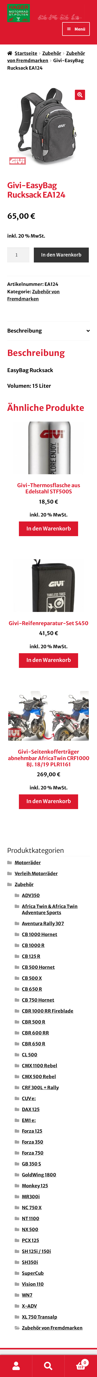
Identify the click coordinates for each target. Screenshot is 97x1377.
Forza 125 (32, 1131)
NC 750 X (32, 1207)
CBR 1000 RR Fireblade (47, 1011)
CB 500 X (32, 978)
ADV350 (31, 895)
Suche (48, 1366)
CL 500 (29, 1055)
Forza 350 (32, 1142)
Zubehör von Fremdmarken (52, 1328)
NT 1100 (30, 1218)
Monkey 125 (35, 1186)
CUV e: (29, 1098)
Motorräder (28, 862)
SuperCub (33, 1273)
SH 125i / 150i (36, 1251)
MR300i (31, 1197)
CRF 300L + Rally (40, 1087)
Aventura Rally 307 (43, 923)
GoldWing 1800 (39, 1175)
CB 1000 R (33, 945)
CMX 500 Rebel (39, 1076)
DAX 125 (31, 1109)
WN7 (27, 1295)
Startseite (26, 53)
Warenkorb (75, 1360)
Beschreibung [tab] (24, 331)
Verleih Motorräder (36, 873)
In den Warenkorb (61, 255)
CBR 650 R (33, 1044)
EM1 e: (29, 1120)
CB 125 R (31, 956)
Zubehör (51, 53)
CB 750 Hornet (38, 1000)
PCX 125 (30, 1240)
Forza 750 (33, 1153)
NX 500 (30, 1229)
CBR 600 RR (35, 1033)
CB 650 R (32, 989)
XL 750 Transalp (39, 1317)
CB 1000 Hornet (39, 934)
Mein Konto (16, 1366)
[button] (80, 95)
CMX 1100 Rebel (39, 1066)
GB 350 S (31, 1164)
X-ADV (29, 1306)
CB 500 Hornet (38, 967)
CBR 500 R (33, 1022)
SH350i (30, 1262)
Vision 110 (33, 1284)
